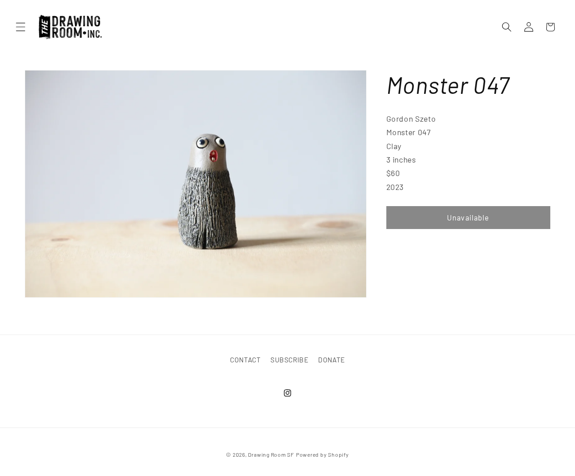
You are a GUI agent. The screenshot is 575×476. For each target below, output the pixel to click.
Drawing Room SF (271, 454)
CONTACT (245, 360)
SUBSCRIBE (289, 360)
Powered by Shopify (322, 454)
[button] (20, 27)
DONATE (331, 360)
